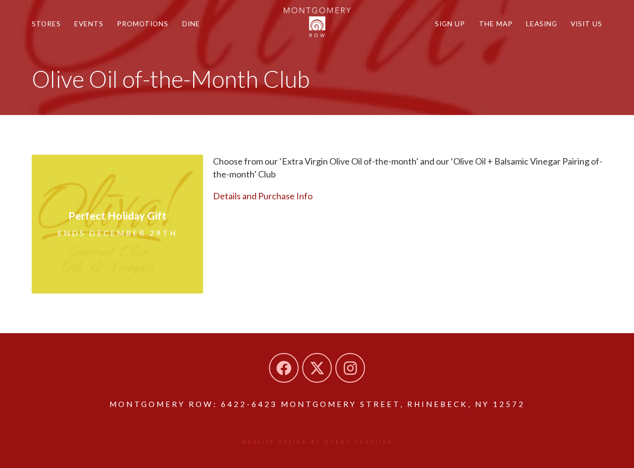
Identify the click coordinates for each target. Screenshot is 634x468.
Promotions (142, 23)
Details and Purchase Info (263, 195)
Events (89, 23)
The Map (496, 23)
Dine (191, 23)
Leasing (541, 23)
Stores (46, 23)
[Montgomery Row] (317, 22)
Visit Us (586, 23)
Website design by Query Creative (317, 442)
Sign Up (450, 23)
